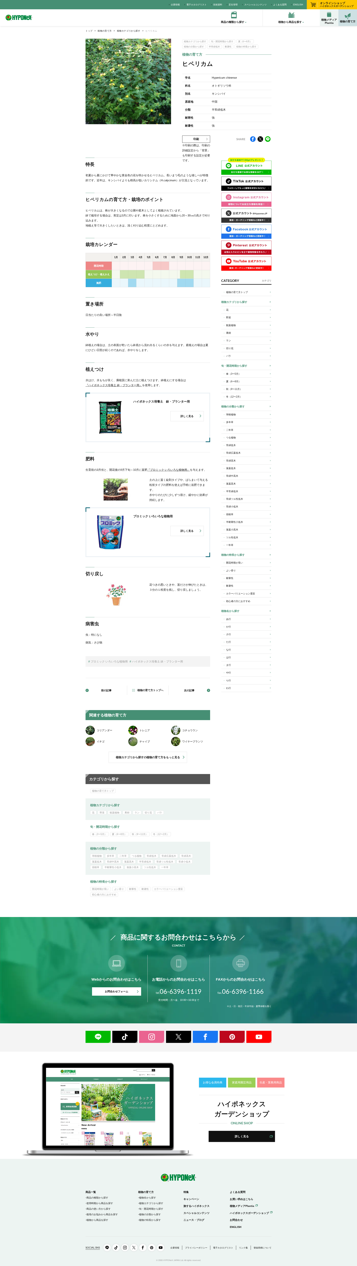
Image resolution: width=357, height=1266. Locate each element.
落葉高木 (129, 861)
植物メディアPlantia (329, 21)
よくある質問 (280, 4)
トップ (89, 31)
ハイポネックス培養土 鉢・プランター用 (157, 661)
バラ (159, 812)
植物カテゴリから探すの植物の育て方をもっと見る (148, 757)
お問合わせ (236, 1219)
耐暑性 (228, 46)
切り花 (148, 812)
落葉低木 (97, 861)
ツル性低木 (150, 867)
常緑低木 (151, 856)
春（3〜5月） (99, 834)
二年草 (123, 856)
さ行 (228, 634)
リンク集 (243, 1247)
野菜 (102, 812)
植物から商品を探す (97, 1220)
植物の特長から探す (246, 46)
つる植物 (136, 856)
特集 (186, 1192)
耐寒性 (132, 889)
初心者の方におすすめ (104, 894)
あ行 (228, 619)
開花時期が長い (100, 889)
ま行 (228, 665)
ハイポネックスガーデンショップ (249, 1213)
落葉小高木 (133, 867)
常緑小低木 (184, 861)
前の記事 (106, 690)
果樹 (127, 812)
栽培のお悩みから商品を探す (102, 1214)
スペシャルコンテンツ (255, 4)
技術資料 (217, 4)
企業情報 (175, 4)
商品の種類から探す (97, 1197)
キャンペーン (191, 1199)
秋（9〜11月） (140, 834)
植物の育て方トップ (103, 790)
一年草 (164, 867)
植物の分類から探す (194, 46)
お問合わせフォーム (116, 991)
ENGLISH (298, 4)
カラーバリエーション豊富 (168, 889)
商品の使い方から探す (98, 1208)
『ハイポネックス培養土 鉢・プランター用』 (114, 385)
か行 (228, 626)
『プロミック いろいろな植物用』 (168, 469)
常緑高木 (186, 856)
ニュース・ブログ (194, 1219)
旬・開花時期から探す (222, 41)
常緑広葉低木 (169, 856)
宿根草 (95, 867)
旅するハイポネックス (197, 1205)
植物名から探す (230, 610)
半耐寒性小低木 (112, 867)
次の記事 (189, 690)
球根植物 (97, 856)
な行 (228, 649)
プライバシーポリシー (196, 1247)
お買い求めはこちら (241, 1199)
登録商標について (262, 1247)
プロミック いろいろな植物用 (109, 661)
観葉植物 (114, 812)
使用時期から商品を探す (99, 1203)
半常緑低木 (214, 46)
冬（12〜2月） (161, 834)
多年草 (110, 856)
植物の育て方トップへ (150, 690)
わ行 (228, 688)
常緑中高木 (113, 861)
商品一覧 (91, 1192)
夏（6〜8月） (245, 41)
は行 (228, 657)
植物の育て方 (348, 21)
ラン (137, 812)
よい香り (119, 889)
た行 (228, 642)
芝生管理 (233, 4)
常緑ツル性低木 (164, 861)
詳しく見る (242, 1136)
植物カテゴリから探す (128, 31)
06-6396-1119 (178, 991)
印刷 (196, 139)
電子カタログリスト (196, 4)
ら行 (228, 680)
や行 (228, 672)
